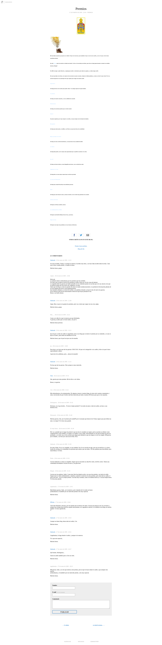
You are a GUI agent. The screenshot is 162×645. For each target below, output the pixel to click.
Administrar (94, 641)
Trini (51, 376)
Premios (81, 9)
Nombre (54, 585)
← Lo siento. (66, 625)
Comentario (55, 599)
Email (87, 235)
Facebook (74, 235)
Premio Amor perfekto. (81, 246)
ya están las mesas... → (99, 625)
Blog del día (81, 249)
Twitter (81, 235)
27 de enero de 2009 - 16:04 (77, 12)
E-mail (58, 592)
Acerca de (67, 641)
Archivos (81, 641)
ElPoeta (52, 502)
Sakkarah (8, 2)
